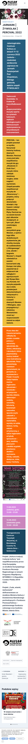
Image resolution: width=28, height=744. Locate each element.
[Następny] (23, 708)
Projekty (11, 21)
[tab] (10, 724)
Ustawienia (20, 738)
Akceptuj (5, 738)
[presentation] (14, 701)
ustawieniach (4, 735)
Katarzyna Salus (10, 36)
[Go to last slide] (4, 708)
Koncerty (5, 21)
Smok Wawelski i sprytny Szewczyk (7, 675)
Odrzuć (12, 738)
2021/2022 (6, 660)
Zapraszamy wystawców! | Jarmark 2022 (22, 675)
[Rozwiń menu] (24, 3)
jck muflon (6, 663)
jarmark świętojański (16, 660)
